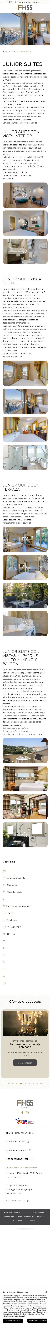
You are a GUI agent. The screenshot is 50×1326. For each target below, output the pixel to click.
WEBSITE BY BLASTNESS (25, 1229)
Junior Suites (25, 51)
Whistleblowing (19, 1220)
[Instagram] (27, 1112)
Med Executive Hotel (18, 1159)
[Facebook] (22, 1112)
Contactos (40, 1216)
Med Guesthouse (15, 1201)
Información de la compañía (33, 1212)
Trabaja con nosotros (25, 1216)
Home (5, 51)
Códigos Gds (9, 1216)
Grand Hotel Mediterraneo (21, 1167)
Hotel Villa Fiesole (17, 1150)
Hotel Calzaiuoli (16, 1142)
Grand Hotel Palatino (18, 1133)
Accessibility (32, 1220)
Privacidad (8, 1212)
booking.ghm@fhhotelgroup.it (19, 1189)
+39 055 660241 (13, 1177)
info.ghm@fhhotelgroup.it (17, 1185)
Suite (13, 51)
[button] (4, 29)
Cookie (17, 1212)
